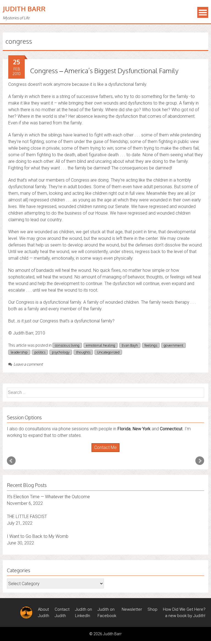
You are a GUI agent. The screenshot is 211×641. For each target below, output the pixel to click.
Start (103, 452)
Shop (152, 609)
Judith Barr (24, 8)
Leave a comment (28, 364)
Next (199, 460)
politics (39, 352)
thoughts (83, 352)
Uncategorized (108, 352)
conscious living (67, 345)
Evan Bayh (130, 345)
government (173, 345)
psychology (61, 352)
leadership (19, 352)
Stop (108, 452)
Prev (11, 460)
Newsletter (132, 609)
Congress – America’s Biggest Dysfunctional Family (104, 70)
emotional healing (100, 345)
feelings (151, 345)
